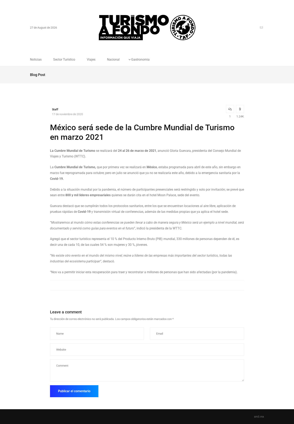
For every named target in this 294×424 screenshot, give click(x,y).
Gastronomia (140, 59)
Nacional (113, 59)
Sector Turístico (64, 59)
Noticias (36, 59)
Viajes (91, 59)
